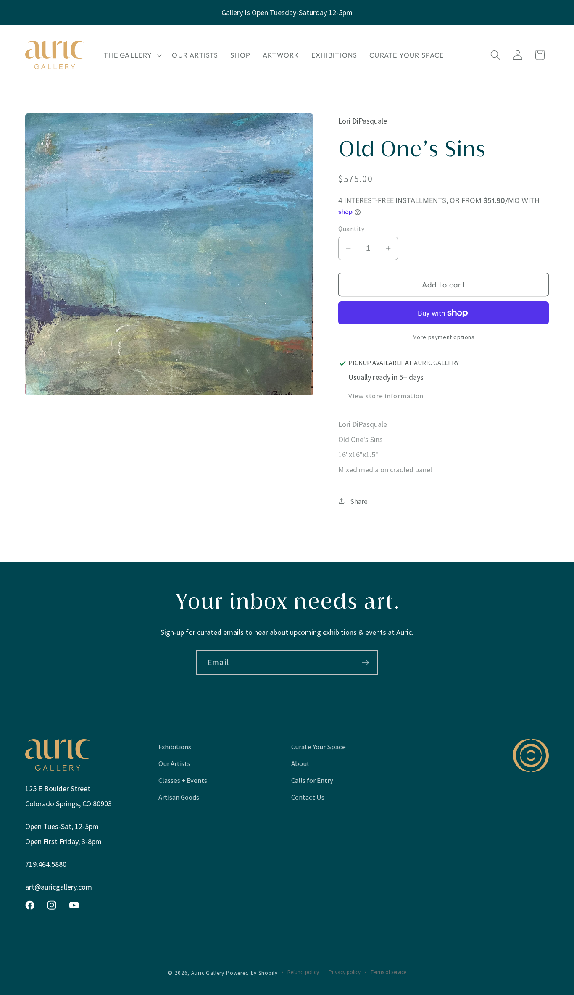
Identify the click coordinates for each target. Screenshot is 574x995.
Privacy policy (345, 972)
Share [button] (359, 501)
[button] (132, 55)
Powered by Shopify (252, 973)
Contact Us (307, 797)
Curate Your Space (318, 746)
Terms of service (388, 972)
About (300, 763)
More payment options (444, 337)
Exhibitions (174, 746)
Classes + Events (182, 780)
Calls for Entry (312, 780)
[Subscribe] (365, 662)
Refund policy (303, 972)
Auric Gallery (207, 973)
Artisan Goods (178, 797)
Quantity (351, 229)
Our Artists (174, 763)
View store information (386, 395)
